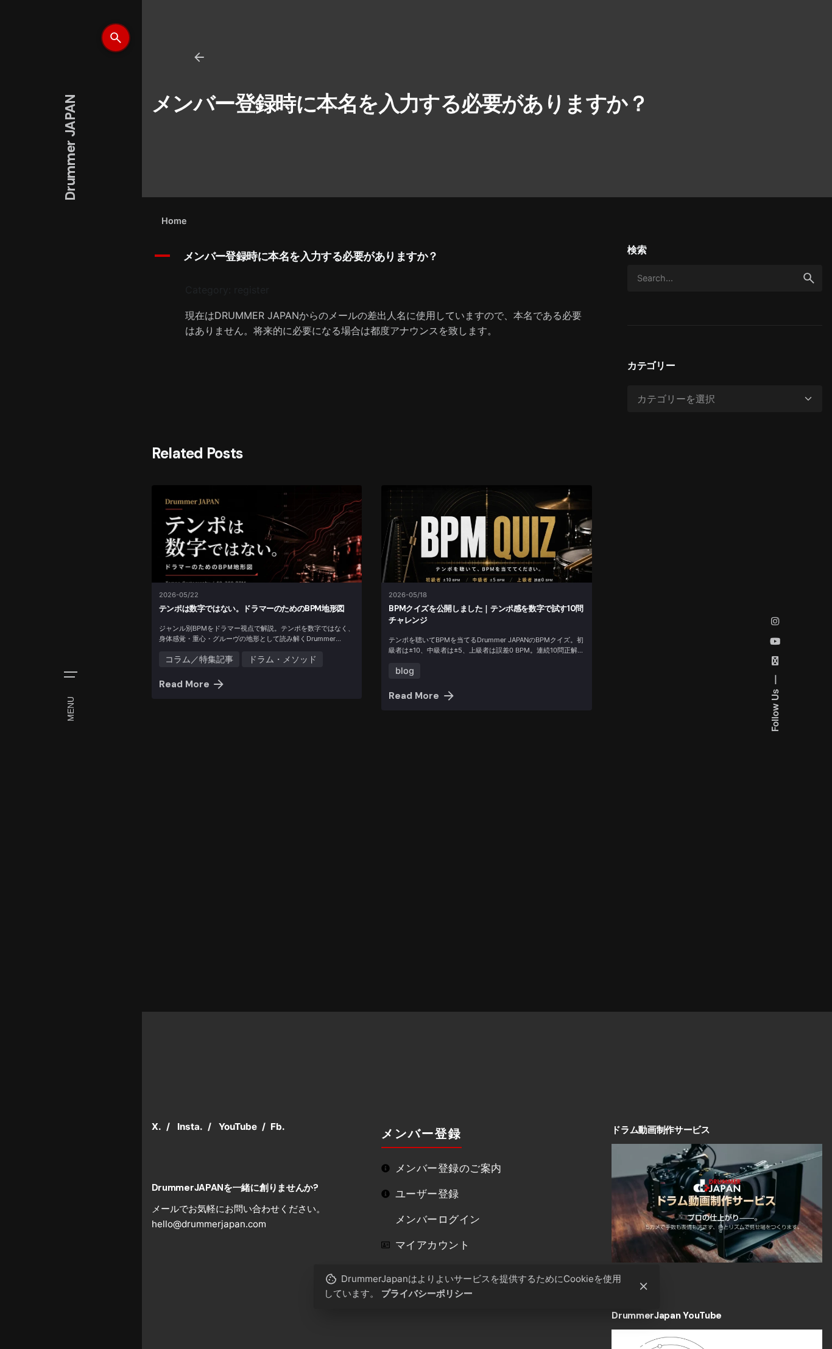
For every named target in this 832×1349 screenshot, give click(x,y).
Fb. (277, 1126)
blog (404, 670)
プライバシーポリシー (427, 1293)
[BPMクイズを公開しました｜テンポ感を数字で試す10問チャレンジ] (486, 534)
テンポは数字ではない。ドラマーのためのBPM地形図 (252, 608)
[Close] (644, 1286)
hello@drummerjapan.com (209, 1224)
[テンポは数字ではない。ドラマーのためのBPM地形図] (257, 534)
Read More (184, 684)
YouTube (238, 1126)
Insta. (190, 1126)
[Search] (115, 37)
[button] (375, 257)
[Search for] (724, 278)
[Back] (199, 57)
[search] (808, 278)
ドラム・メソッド (283, 659)
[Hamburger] (71, 674)
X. (156, 1126)
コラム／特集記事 (199, 659)
